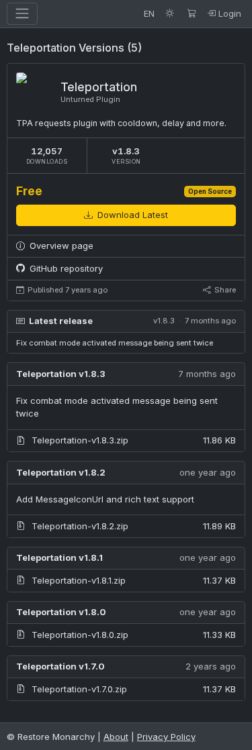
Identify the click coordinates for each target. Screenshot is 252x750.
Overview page (60, 245)
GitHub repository (65, 268)
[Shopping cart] (191, 14)
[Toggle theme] (170, 14)
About (115, 736)
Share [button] (224, 289)
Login (228, 13)
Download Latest (131, 214)
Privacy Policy (166, 736)
